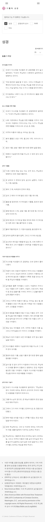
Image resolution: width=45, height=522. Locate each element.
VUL (10, 28)
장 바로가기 (39, 48)
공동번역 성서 (23, 23)
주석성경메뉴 (6, 3)
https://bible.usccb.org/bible (26, 506)
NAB (36, 23)
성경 (10, 23)
